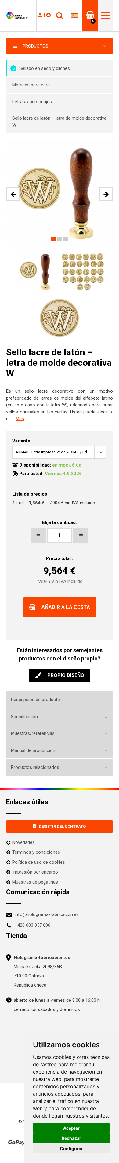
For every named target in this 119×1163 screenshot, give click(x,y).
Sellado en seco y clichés (41, 68)
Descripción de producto (35, 699)
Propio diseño (65, 675)
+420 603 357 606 (32, 925)
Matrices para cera (31, 85)
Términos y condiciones (36, 852)
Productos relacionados (35, 767)
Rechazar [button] (71, 1138)
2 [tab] (59, 239)
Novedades (23, 842)
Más (20, 418)
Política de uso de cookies (38, 862)
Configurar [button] (71, 1148)
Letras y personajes (32, 101)
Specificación (24, 716)
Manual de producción (33, 750)
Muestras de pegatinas (35, 882)
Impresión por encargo (35, 872)
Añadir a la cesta (65, 607)
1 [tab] (53, 239)
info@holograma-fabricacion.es (47, 914)
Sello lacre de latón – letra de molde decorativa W (59, 121)
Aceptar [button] (71, 1128)
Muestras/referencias (33, 733)
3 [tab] (65, 239)
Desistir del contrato (62, 826)
